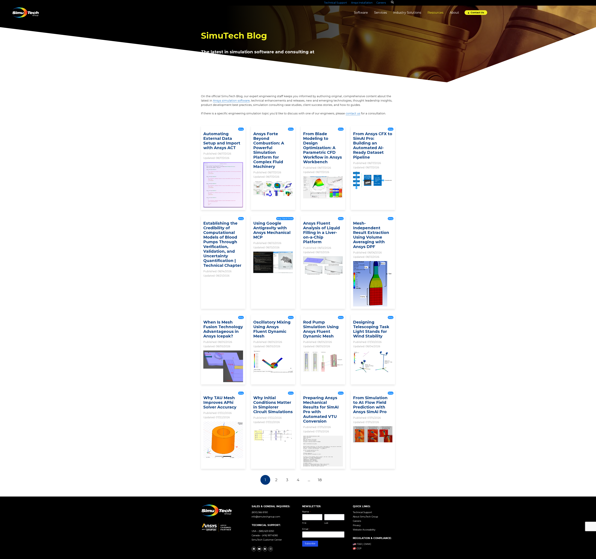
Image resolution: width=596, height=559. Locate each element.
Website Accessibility (364, 529)
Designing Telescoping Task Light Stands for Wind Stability (371, 329)
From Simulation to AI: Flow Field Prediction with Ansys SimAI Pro (370, 404)
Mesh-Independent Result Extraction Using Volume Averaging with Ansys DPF (371, 235)
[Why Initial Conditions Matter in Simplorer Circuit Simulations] (273, 428)
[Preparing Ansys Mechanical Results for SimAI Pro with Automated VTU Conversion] (323, 437)
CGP (359, 548)
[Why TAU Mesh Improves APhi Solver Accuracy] (223, 423)
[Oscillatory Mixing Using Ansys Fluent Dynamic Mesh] (273, 352)
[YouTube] (259, 549)
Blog (241, 129)
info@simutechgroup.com (266, 516)
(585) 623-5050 (266, 531)
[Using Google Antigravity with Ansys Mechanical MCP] (273, 253)
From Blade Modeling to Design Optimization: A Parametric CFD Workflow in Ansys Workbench (322, 147)
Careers (357, 521)
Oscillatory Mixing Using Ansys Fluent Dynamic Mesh (272, 329)
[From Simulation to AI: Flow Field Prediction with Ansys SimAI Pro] (373, 428)
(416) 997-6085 (270, 535)
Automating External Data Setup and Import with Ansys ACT (221, 140)
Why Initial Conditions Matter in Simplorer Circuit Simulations (273, 404)
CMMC (367, 544)
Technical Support (362, 512)
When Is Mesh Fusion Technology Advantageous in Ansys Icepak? (223, 329)
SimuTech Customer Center (267, 539)
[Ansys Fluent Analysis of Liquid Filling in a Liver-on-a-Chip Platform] (323, 258)
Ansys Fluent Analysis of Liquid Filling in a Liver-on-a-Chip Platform (321, 232)
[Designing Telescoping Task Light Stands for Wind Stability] (373, 352)
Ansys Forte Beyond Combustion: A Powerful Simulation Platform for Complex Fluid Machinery (268, 150)
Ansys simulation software (231, 100)
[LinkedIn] (254, 549)
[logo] (25, 12)
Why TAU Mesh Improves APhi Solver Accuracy (219, 402)
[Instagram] (270, 549)
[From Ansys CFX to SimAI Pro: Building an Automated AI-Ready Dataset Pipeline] (373, 173)
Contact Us (477, 12)
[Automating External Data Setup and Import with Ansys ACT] (223, 164)
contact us (353, 113)
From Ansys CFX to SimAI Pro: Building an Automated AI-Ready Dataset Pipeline (372, 145)
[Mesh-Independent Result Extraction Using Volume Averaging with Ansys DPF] (373, 263)
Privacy (357, 525)
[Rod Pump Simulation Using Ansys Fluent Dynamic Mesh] (323, 352)
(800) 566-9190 (260, 512)
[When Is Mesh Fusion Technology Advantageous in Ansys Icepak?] (223, 352)
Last (326, 523)
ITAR (359, 544)
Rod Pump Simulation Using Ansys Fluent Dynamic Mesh (321, 329)
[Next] (331, 480)
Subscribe (310, 543)
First (304, 523)
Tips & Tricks (287, 218)
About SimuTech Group (365, 516)
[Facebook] (265, 549)
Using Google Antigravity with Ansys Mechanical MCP (272, 230)
